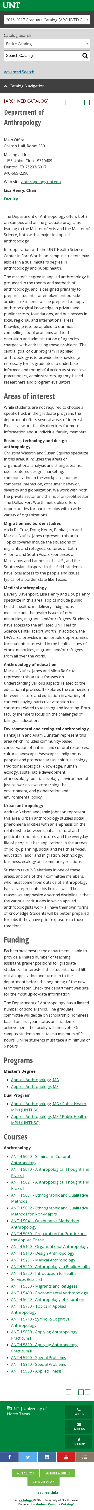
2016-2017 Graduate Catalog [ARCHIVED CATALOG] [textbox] (48, 20)
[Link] (11, 5)
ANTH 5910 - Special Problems (38, 1364)
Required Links (47, 1493)
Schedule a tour (56, 1473)
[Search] (85, 55)
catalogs (26, 1500)
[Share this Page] (74, 102)
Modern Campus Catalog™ (55, 1504)
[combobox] (47, 19)
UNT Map (79, 1444)
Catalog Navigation (27, 86)
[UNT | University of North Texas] (31, 1411)
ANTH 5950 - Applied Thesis (36, 1371)
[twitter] (28, 1457)
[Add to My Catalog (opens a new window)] (68, 102)
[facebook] (9, 1457)
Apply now (24, 1473)
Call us (79, 1414)
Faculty (11, 199)
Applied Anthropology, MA (35, 1079)
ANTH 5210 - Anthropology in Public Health (50, 1266)
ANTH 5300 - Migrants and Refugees (44, 1286)
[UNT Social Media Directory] (84, 1457)
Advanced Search (19, 72)
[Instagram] (47, 1457)
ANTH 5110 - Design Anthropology (42, 1253)
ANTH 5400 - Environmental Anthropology (49, 1293)
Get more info (42, 1481)
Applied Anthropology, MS (35, 1086)
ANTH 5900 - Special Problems (38, 1357)
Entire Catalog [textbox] (19, 43)
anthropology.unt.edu (41, 181)
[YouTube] (66, 1457)
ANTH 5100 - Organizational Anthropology (49, 1246)
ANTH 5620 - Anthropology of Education (47, 1299)
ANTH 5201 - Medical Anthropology (43, 1260)
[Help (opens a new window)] (87, 102)
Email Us (79, 1429)
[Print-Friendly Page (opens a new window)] (80, 102)
